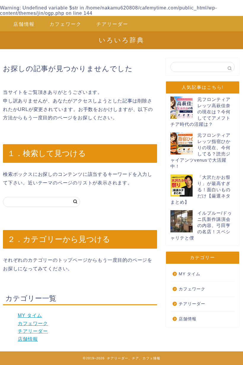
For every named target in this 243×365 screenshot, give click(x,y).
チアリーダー (112, 24)
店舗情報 (24, 24)
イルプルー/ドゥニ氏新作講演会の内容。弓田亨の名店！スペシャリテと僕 (201, 225)
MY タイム (30, 315)
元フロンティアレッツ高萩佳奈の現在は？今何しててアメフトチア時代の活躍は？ (200, 112)
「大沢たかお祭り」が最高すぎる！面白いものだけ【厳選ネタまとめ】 (200, 190)
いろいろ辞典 (121, 40)
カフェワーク (65, 24)
